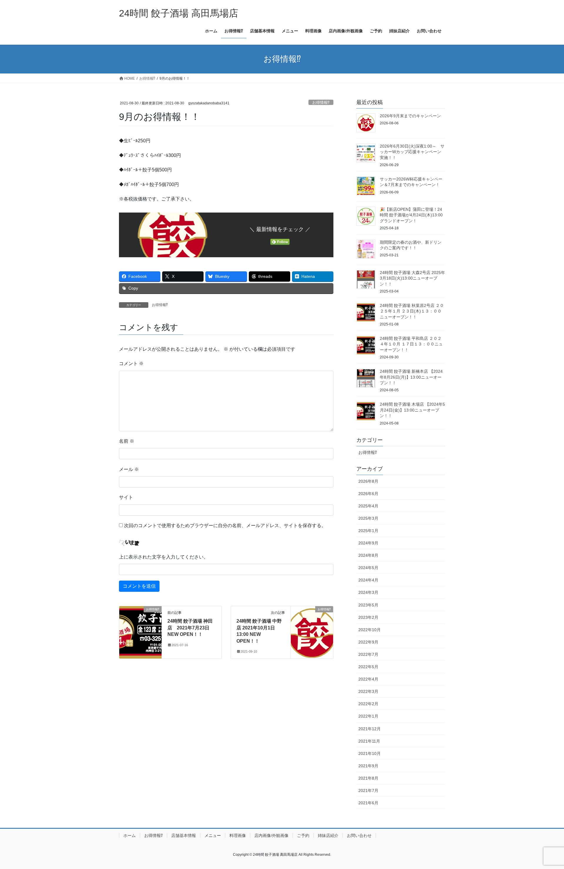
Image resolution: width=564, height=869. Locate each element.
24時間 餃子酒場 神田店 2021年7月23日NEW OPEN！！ (190, 628)
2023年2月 (368, 617)
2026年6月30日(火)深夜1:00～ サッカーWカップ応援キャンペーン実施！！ (412, 152)
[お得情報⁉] (140, 628)
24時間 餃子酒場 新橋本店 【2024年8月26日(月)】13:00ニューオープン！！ (411, 377)
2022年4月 (368, 679)
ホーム (129, 835)
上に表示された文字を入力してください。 (163, 556)
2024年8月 (368, 555)
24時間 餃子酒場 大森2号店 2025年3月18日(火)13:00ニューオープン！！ (412, 278)
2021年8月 (368, 778)
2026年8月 (368, 481)
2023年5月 (368, 605)
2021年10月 (369, 753)
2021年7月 (368, 790)
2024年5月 (368, 567)
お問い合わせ (359, 835)
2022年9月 (368, 642)
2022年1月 (368, 716)
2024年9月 (368, 543)
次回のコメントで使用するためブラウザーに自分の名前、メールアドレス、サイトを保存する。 (225, 525)
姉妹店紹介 (328, 835)
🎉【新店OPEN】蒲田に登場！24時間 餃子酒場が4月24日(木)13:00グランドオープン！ (411, 215)
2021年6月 (368, 803)
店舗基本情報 (183, 835)
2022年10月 (369, 629)
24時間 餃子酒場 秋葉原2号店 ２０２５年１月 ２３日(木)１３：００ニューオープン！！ (412, 311)
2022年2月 (368, 703)
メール (129, 469)
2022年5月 (368, 666)
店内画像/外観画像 (271, 835)
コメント (131, 363)
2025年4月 (368, 506)
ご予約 (303, 835)
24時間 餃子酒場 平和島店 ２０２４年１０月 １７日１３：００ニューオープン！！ (411, 344)
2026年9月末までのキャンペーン (410, 115)
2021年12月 (369, 728)
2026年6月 (368, 493)
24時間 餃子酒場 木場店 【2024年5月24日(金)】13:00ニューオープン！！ (412, 410)
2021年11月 (369, 741)
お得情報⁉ (321, 102)
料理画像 (237, 835)
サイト (126, 497)
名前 (126, 441)
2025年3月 (368, 518)
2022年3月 (368, 691)
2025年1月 (368, 530)
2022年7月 (368, 654)
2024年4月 (368, 580)
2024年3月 (368, 592)
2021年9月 (368, 765)
